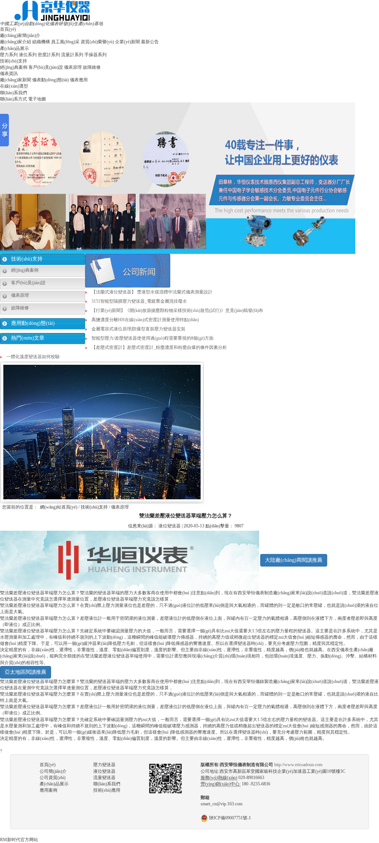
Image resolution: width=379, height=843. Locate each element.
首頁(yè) (8, 29)
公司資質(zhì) (53, 777)
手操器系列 (95, 54)
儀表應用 (79, 79)
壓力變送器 (104, 764)
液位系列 (28, 54)
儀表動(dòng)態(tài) (50, 79)
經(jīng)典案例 (13, 67)
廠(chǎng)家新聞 (15, 79)
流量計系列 (72, 54)
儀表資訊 (9, 73)
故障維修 (92, 67)
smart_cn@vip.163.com (221, 803)
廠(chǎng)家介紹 (15, 41)
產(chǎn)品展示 (14, 48)
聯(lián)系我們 (13, 92)
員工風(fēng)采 (65, 41)
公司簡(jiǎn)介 (53, 771)
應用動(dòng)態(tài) (33, 323)
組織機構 (41, 41)
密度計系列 (49, 54)
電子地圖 (37, 99)
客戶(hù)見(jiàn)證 (45, 67)
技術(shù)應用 (106, 790)
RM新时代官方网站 (19, 839)
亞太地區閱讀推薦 (25, 672)
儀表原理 (73, 67)
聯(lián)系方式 (13, 99)
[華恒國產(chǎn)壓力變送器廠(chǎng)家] (52, 10)
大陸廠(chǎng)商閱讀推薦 (293, 560)
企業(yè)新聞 (127, 41)
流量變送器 (104, 777)
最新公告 (150, 41)
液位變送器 (169, 525)
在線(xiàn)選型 (14, 86)
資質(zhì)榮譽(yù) (97, 41)
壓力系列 (9, 54)
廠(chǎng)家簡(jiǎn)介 (20, 35)
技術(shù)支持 (13, 61)
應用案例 (48, 790)
